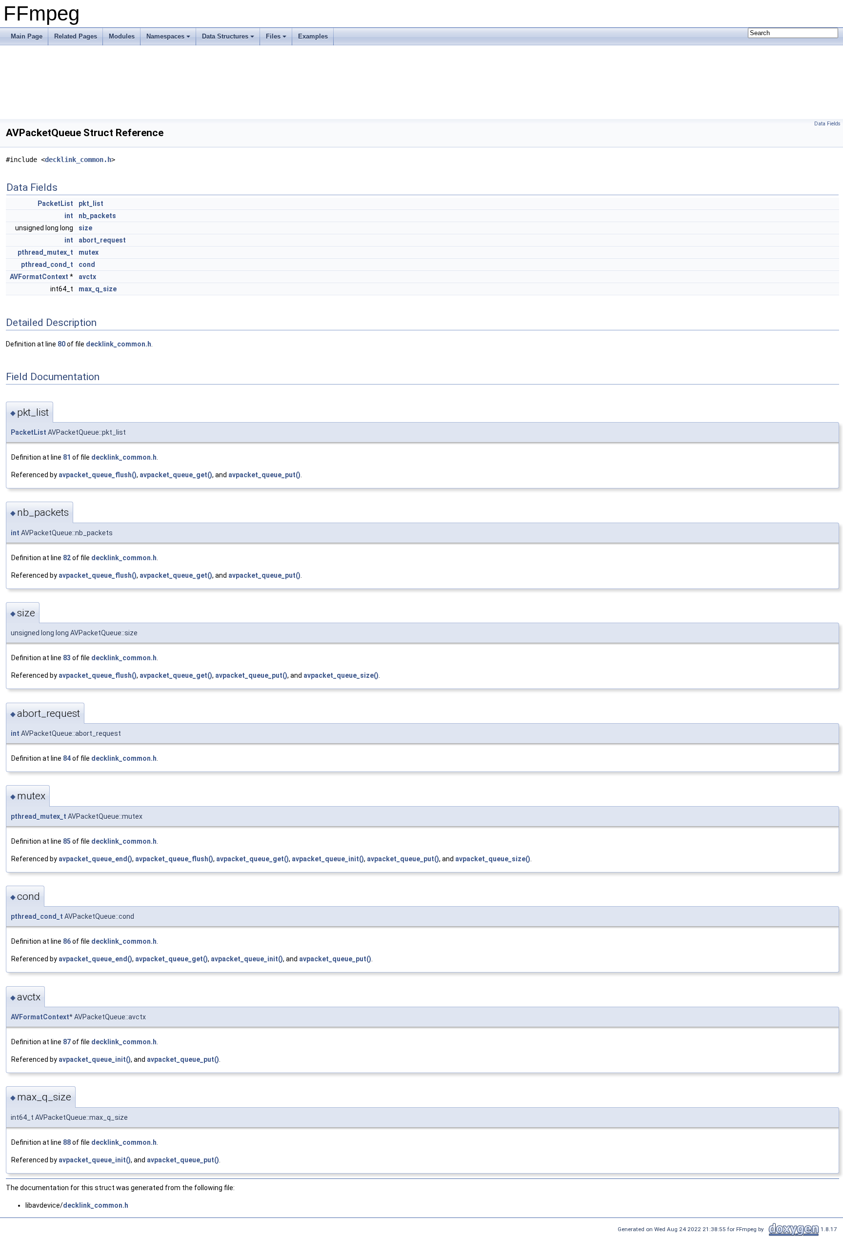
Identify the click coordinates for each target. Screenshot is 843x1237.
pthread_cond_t (47, 264)
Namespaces (165, 36)
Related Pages (75, 36)
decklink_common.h (78, 159)
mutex (89, 252)
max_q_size (98, 289)
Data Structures (225, 36)
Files (273, 36)
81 (67, 457)
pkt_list (91, 203)
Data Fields (827, 124)
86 (67, 941)
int (68, 216)
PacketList (55, 203)
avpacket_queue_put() (264, 475)
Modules (122, 36)
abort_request (102, 240)
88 (67, 1142)
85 (67, 841)
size (85, 228)
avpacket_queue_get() (176, 475)
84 (67, 758)
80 (61, 344)
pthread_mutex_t (45, 252)
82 (67, 558)
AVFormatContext (39, 277)
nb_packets (97, 216)
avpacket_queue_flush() (98, 475)
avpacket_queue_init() (328, 859)
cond (87, 264)
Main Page (26, 36)
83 (67, 658)
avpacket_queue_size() (341, 675)
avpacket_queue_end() (95, 859)
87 (67, 1042)
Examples (313, 36)
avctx (87, 277)
